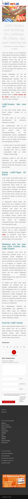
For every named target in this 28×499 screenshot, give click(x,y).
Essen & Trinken (5, 425)
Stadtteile (3, 436)
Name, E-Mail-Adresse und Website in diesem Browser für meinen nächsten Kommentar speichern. (15, 395)
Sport (2, 434)
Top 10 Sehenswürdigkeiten (7, 453)
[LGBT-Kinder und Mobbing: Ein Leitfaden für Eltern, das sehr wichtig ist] (14, 14)
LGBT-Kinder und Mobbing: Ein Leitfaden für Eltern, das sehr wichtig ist (14, 34)
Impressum (3, 409)
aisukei (15, 48)
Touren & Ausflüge (5, 440)
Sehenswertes (4, 430)
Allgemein (22, 46)
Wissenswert (4, 442)
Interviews (3, 429)
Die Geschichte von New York (7, 458)
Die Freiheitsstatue (5, 455)
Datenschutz (4, 412)
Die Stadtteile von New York (7, 460)
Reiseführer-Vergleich (5, 462)
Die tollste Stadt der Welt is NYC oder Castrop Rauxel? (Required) (23, 399)
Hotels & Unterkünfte (6, 427)
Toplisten (3, 438)
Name (21, 378)
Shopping (3, 432)
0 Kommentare (14, 46)
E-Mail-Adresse (22, 384)
